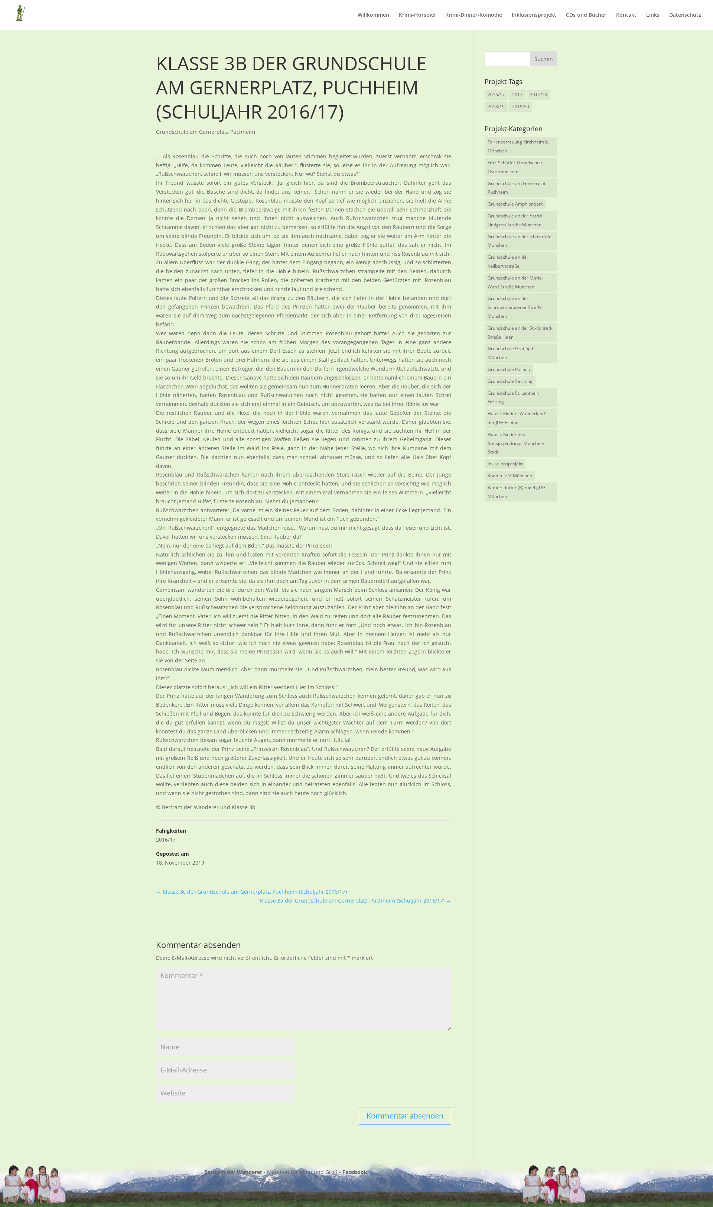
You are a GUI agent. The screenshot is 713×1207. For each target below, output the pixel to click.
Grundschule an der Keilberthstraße (508, 261)
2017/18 (538, 94)
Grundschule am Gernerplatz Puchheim (205, 131)
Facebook (354, 1171)
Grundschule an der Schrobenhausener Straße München (515, 307)
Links (653, 15)
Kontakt (626, 15)
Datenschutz (685, 15)
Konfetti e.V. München (510, 475)
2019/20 (520, 106)
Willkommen (373, 15)
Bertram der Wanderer (233, 1171)
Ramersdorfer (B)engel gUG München (517, 492)
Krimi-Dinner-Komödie (473, 15)
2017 (517, 94)
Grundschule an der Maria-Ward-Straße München (515, 282)
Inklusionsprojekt (534, 15)
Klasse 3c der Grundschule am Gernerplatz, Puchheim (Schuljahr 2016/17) (251, 891)
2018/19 (496, 106)
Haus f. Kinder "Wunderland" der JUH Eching (517, 418)
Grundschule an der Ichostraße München (519, 241)
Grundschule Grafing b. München (511, 353)
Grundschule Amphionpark (515, 204)
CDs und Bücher (586, 15)
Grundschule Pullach (509, 369)
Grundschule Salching (510, 381)
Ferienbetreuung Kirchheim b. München (518, 146)
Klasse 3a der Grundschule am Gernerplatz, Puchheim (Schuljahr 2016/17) (355, 900)
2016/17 (166, 839)
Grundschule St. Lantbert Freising (513, 397)
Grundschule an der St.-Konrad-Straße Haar (520, 332)
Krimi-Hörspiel (417, 15)
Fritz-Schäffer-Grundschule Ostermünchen (515, 167)
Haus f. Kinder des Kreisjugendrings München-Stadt (516, 443)
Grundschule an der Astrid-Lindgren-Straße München (515, 220)
